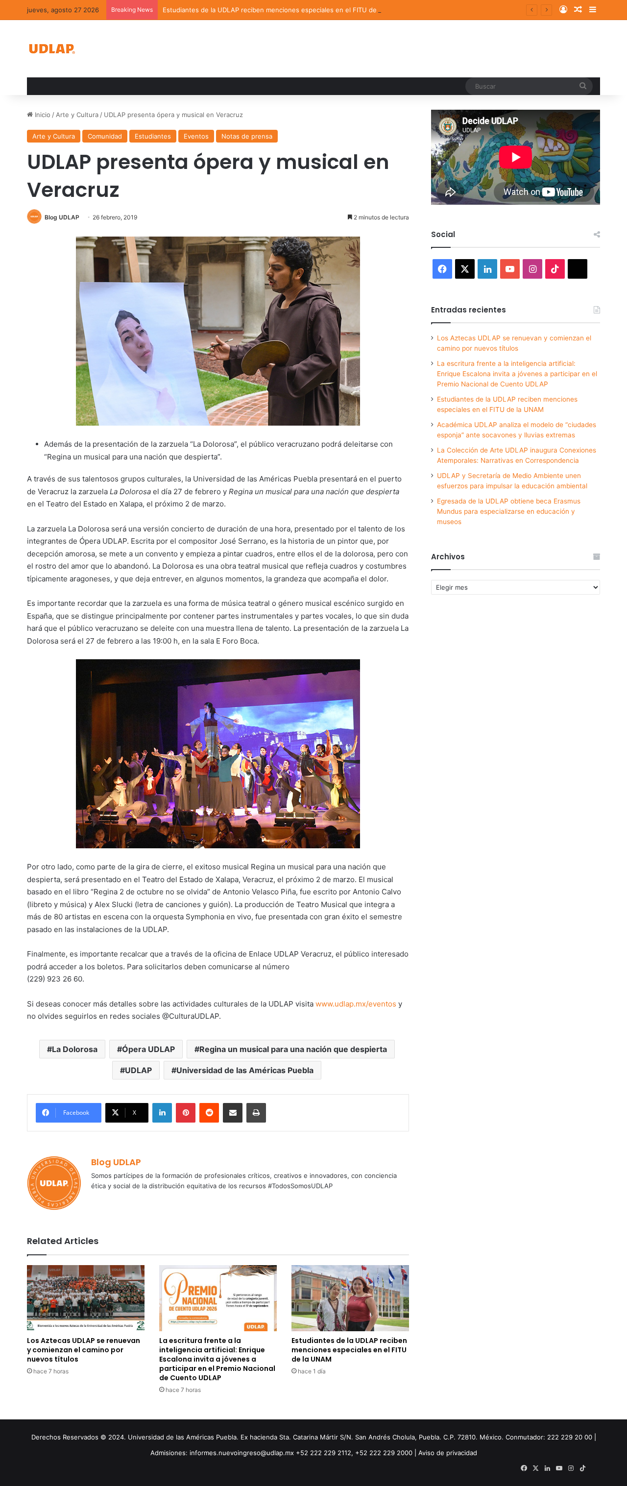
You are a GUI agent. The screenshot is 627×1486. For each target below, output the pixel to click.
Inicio (41, 115)
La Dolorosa (74, 1049)
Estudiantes (153, 136)
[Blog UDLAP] (51, 49)
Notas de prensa (246, 136)
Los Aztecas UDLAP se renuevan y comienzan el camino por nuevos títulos (83, 1350)
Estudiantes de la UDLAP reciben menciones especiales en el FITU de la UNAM (284, 10)
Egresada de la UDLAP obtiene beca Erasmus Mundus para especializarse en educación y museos (508, 511)
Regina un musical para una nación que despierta (293, 1049)
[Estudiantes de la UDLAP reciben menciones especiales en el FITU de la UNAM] (350, 1298)
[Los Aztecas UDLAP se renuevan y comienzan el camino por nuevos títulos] (86, 1298)
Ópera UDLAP (148, 1049)
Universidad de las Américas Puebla (245, 1070)
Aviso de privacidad (447, 1453)
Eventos (196, 136)
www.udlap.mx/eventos (355, 1003)
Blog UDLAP (62, 217)
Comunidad (105, 136)
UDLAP (138, 1070)
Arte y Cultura (77, 115)
